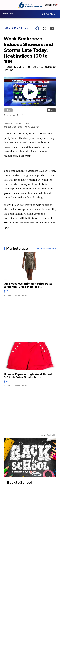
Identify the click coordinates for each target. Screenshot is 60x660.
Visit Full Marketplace (45, 248)
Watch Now (50, 5)
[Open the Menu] (5, 5)
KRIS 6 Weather (16, 27)
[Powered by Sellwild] (51, 435)
